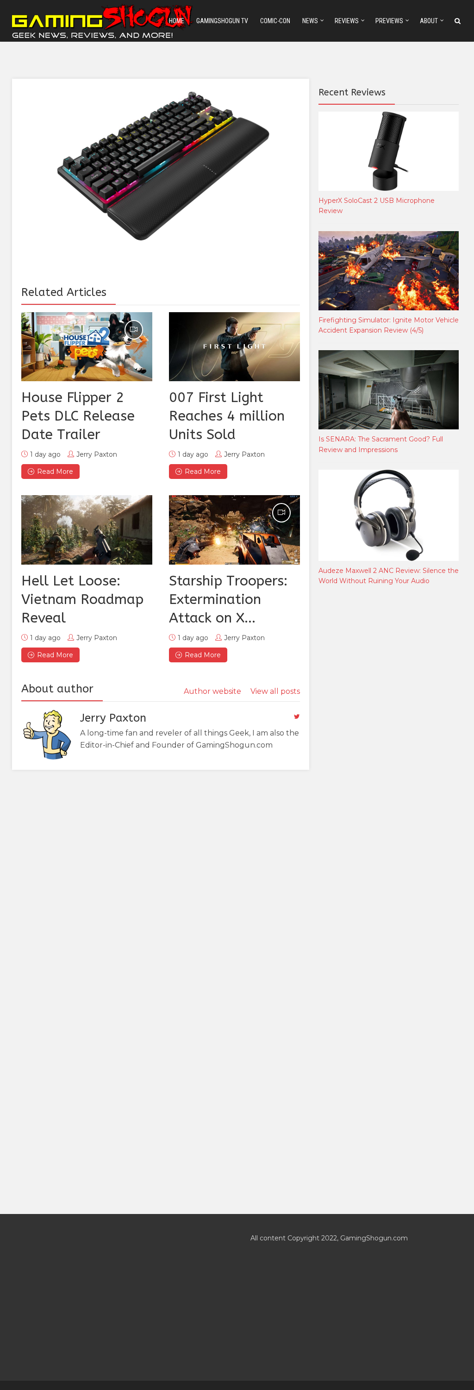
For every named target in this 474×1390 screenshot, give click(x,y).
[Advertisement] (387, 747)
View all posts (275, 691)
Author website (212, 691)
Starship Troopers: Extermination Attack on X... (228, 599)
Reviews (347, 21)
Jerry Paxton (96, 454)
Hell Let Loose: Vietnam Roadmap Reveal (82, 599)
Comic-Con (275, 21)
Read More (55, 471)
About (429, 21)
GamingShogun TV (222, 21)
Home (176, 21)
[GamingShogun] (103, 20)
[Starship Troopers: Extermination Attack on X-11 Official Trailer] (234, 530)
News (310, 21)
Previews (389, 21)
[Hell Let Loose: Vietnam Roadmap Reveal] (86, 530)
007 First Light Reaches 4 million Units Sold (227, 416)
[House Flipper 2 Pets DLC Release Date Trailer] (86, 347)
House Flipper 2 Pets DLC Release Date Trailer (78, 416)
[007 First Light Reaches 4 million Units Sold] (234, 347)
